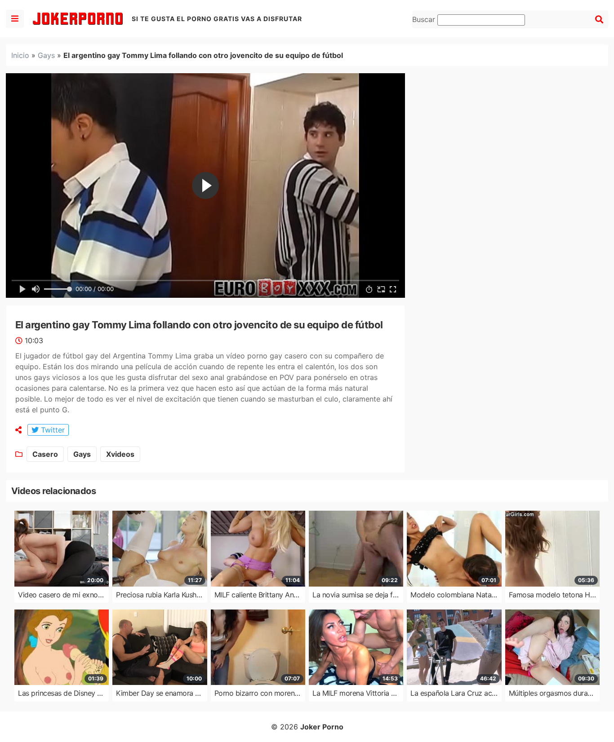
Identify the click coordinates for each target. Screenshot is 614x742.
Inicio (20, 55)
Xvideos (120, 454)
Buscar (424, 19)
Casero (45, 454)
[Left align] (15, 19)
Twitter (52, 429)
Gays (46, 55)
